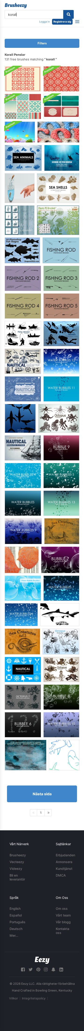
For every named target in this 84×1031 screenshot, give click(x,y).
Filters (42, 43)
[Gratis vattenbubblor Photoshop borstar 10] (61, 724)
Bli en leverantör (17, 877)
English (15, 908)
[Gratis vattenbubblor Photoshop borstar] (23, 503)
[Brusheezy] (16, 5)
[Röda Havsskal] (20, 220)
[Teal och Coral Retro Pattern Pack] (23, 106)
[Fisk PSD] (20, 188)
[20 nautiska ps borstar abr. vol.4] (23, 448)
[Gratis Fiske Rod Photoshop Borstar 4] (23, 306)
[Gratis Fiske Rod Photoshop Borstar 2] (23, 278)
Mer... (14, 935)
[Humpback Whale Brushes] (20, 418)
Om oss (62, 908)
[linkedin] (61, 969)
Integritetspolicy (34, 998)
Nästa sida (42, 794)
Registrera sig (62, 21)
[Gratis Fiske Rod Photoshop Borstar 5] (61, 306)
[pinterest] (38, 969)
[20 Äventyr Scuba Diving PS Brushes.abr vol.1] (61, 333)
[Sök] (68, 14)
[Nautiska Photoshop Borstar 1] (23, 669)
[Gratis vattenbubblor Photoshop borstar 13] (61, 503)
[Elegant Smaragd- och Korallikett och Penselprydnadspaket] (61, 106)
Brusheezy (18, 855)
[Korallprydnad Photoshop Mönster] (23, 79)
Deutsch (16, 929)
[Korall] (58, 132)
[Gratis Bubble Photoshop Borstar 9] (61, 448)
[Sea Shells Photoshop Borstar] (58, 188)
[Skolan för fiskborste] (61, 158)
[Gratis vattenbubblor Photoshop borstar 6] (21, 614)
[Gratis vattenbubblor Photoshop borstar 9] (23, 531)
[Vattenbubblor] (23, 588)
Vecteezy (17, 862)
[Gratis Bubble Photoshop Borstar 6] (23, 724)
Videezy (16, 869)
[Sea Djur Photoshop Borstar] (23, 158)
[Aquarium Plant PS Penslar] (58, 220)
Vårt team (63, 915)
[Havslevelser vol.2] (22, 641)
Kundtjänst (64, 869)
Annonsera (64, 862)
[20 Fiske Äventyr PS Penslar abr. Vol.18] (23, 333)
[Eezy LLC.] (42, 960)
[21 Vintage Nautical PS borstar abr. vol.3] (23, 361)
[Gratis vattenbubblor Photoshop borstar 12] (61, 361)
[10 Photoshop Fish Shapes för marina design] (22, 250)
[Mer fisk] (64, 755)
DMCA (61, 875)
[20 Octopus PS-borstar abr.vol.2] (61, 669)
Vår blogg (63, 922)
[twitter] (30, 969)
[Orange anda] (22, 560)
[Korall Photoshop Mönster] (61, 79)
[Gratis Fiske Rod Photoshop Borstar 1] (60, 250)
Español (16, 915)
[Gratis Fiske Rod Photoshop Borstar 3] (61, 278)
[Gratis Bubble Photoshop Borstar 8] (61, 697)
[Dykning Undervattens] (25, 755)
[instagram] (46, 969)
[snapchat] (53, 969)
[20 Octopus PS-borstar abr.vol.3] (58, 418)
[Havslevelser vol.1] (61, 531)
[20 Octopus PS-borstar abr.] (60, 641)
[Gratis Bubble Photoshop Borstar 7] (60, 560)
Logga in (44, 21)
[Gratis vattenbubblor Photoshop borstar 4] (23, 475)
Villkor (13, 998)
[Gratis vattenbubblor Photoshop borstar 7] (61, 588)
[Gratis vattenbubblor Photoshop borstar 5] (61, 475)
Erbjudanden (65, 855)
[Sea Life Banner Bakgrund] (20, 132)
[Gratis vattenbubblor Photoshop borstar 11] (61, 389)
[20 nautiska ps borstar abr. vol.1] (23, 389)
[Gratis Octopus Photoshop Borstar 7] (23, 697)
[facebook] (23, 969)
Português (17, 922)
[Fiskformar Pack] (59, 614)
